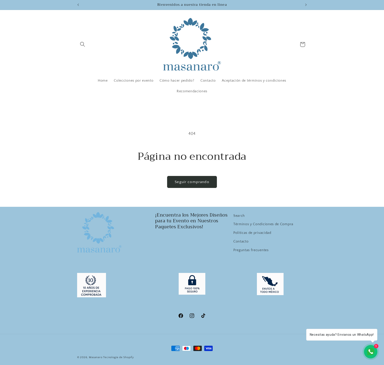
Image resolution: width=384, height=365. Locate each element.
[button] (82, 44)
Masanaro (96, 357)
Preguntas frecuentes (251, 250)
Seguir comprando (192, 182)
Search (239, 216)
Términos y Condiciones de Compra (263, 224)
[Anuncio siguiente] (306, 5)
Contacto (241, 241)
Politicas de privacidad (252, 233)
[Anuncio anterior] (78, 5)
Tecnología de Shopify (118, 357)
